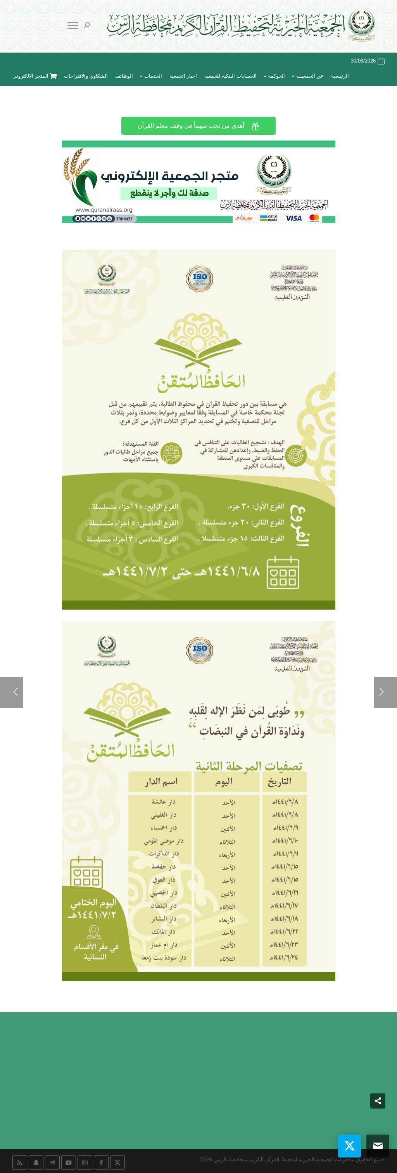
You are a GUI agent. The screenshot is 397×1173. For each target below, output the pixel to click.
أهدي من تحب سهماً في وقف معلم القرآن (198, 126)
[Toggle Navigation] (72, 26)
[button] (377, 1121)
